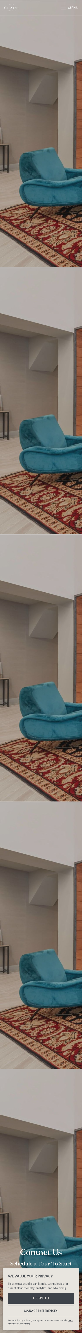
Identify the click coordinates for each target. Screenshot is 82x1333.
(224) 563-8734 (53, 8)
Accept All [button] (41, 1298)
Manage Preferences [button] (41, 1310)
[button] (69, 7)
